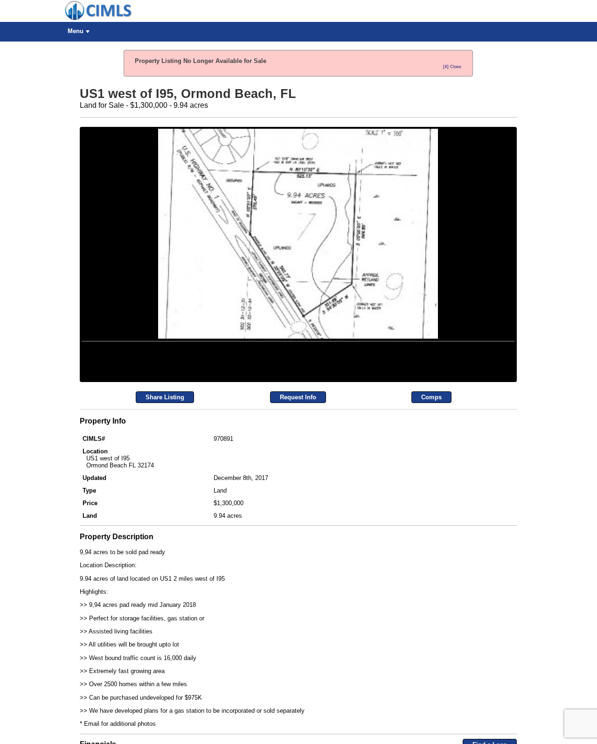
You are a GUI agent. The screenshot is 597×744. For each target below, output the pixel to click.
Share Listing (165, 512)
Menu (75, 31)
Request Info (298, 512)
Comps (431, 512)
